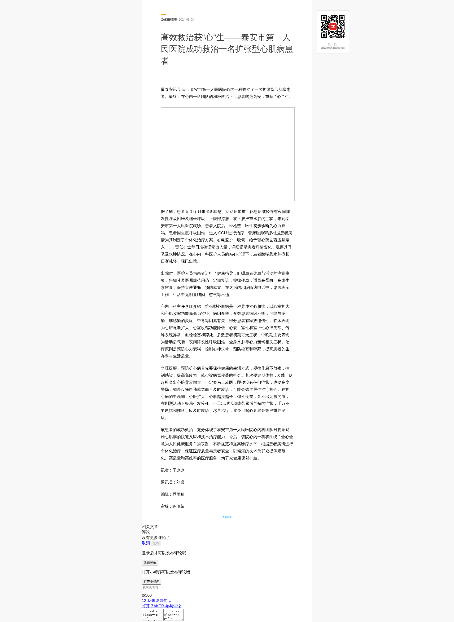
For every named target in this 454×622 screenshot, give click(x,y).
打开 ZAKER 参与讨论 (161, 606)
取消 (146, 543)
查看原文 (227, 517)
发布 (156, 543)
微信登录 (150, 562)
